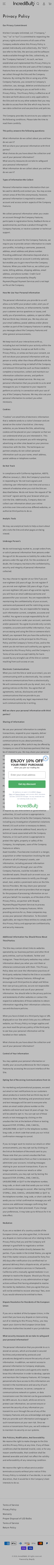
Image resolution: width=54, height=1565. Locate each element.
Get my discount (27, 784)
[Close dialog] (45, 758)
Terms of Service (20, 794)
